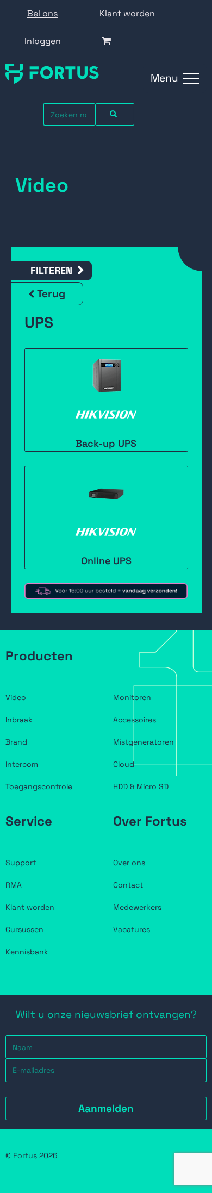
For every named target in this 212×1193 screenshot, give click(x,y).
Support (20, 862)
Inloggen (42, 41)
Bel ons (42, 13)
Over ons (129, 862)
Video (15, 697)
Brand (16, 742)
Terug (51, 294)
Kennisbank (26, 952)
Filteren (51, 270)
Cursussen (24, 929)
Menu (164, 78)
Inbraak (19, 719)
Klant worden (127, 13)
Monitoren (132, 697)
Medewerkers (137, 907)
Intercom (21, 764)
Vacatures (131, 929)
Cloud (123, 764)
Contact (128, 885)
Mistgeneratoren (143, 742)
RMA (13, 885)
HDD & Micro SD (141, 786)
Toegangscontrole (38, 786)
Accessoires (134, 719)
